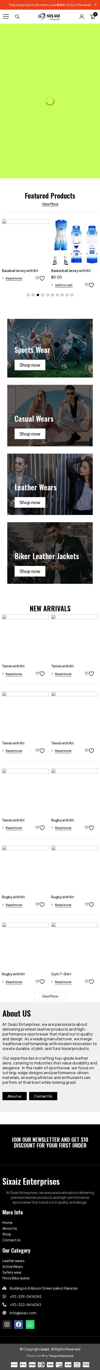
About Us (9, 1228)
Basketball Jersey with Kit (71, 270)
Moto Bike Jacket (16, 1278)
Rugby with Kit (62, 820)
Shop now (30, 365)
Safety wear (12, 1272)
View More (50, 204)
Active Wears (12, 1266)
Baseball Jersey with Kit (20, 270)
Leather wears (13, 1260)
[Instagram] (6, 1324)
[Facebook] (18, 1324)
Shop (6, 1234)
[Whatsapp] (30, 1324)
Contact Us (11, 1240)
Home (7, 1222)
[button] (28, 295)
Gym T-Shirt (61, 974)
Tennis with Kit (13, 666)
